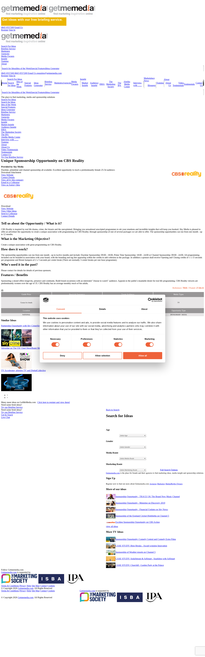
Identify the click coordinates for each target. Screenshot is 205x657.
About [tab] (144, 309)
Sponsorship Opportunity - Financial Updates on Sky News (141, 509)
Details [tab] (102, 309)
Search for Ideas (9, 68)
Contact (43, 586)
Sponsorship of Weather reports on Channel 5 (135, 552)
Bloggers (152, 85)
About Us (5, 147)
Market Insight (85, 84)
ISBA (102, 84)
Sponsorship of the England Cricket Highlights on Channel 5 (142, 516)
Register (4, 75)
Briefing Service (8, 49)
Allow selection (102, 355)
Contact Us (6, 154)
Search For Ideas (8, 46)
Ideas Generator (52, 68)
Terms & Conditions (10, 586)
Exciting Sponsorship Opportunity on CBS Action (137, 522)
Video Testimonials (178, 84)
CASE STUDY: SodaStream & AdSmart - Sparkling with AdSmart (145, 558)
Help (29, 586)
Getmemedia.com (113, 473)
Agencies (5, 54)
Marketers (5, 51)
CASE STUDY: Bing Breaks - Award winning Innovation (141, 546)
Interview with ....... (137, 84)
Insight (4, 59)
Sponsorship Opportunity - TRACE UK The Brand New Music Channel (147, 496)
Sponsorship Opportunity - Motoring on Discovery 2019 (140, 503)
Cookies (51, 586)
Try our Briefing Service (12, 407)
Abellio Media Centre (127, 84)
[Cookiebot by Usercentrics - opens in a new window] (150, 300)
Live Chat (5, 417)
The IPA (119, 84)
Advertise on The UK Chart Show (22, 348)
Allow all (142, 355)
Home (4, 83)
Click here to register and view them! (53, 402)
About (4, 64)
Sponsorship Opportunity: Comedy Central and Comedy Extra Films (145, 539)
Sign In (12, 75)
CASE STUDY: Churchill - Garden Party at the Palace (139, 565)
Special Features (38, 68)
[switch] (87, 344)
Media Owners (7, 56)
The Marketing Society (110, 84)
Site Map (36, 586)
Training (5, 61)
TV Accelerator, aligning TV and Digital (23, 370)
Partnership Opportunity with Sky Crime (23, 326)
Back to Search (112, 410)
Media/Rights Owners (174, 483)
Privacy (23, 586)
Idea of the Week (23, 68)
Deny (62, 355)
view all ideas (112, 526)
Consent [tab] (60, 309)
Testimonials (189, 84)
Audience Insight (94, 84)
